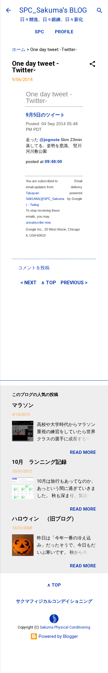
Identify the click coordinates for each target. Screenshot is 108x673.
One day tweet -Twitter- (49, 97)
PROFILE (64, 32)
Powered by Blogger (58, 636)
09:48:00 (53, 161)
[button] (92, 64)
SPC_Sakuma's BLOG (53, 10)
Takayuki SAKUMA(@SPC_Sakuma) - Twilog (45, 199)
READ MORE (83, 452)
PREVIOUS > (74, 282)
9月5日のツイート (45, 114)
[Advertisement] (54, 332)
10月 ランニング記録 (39, 462)
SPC (39, 32)
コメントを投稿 (34, 267)
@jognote (50, 139)
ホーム (19, 49)
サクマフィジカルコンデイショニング (54, 601)
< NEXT (28, 282)
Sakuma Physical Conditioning (65, 627)
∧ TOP (48, 282)
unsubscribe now (38, 222)
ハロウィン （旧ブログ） (44, 518)
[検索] (99, 11)
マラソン (23, 405)
